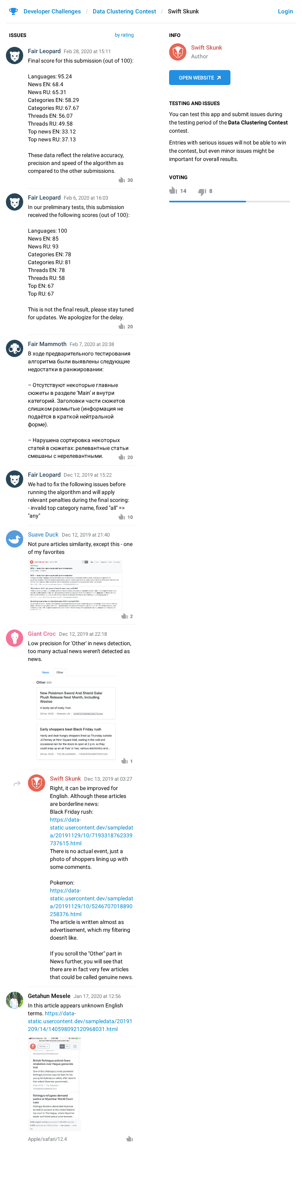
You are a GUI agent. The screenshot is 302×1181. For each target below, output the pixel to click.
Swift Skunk (206, 47)
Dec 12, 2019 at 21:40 (86, 535)
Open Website (196, 78)
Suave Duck (43, 534)
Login (285, 11)
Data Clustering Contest (124, 11)
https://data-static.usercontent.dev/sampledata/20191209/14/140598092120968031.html (80, 1021)
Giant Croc (42, 633)
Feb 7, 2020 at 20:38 (92, 344)
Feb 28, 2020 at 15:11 (87, 51)
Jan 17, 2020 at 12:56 (97, 996)
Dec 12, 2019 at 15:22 (88, 475)
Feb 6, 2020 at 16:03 (86, 198)
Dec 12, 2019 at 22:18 (83, 634)
